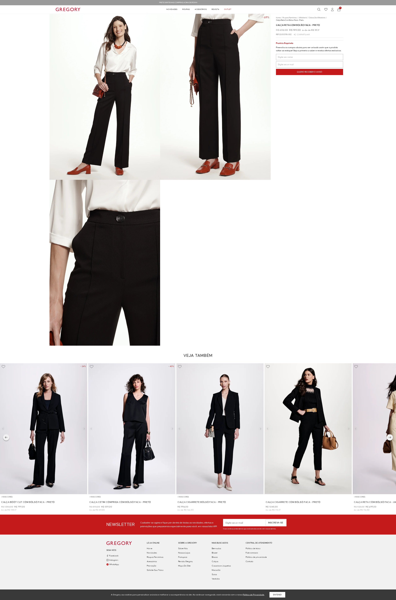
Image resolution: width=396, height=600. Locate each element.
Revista (215, 9)
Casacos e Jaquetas (221, 566)
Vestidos (216, 579)
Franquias (182, 557)
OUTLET (227, 9)
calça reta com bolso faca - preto (290, 20)
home (279, 18)
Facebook (113, 556)
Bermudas (216, 548)
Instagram (113, 560)
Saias (214, 574)
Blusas (215, 557)
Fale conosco (252, 553)
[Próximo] (390, 437)
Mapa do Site (184, 566)
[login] (332, 9)
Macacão (216, 570)
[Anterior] (6, 437)
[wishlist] (325, 9)
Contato (249, 561)
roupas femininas (290, 18)
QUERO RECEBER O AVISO (309, 72)
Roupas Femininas (155, 557)
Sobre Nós (183, 548)
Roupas (186, 9)
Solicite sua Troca (155, 570)
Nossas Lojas (184, 553)
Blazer (214, 553)
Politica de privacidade (256, 557)
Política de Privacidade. (254, 595)
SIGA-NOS (111, 550)
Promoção (151, 566)
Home (149, 548)
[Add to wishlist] (3, 367)
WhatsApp (114, 564)
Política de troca (253, 548)
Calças (215, 561)
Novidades (171, 9)
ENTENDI (277, 595)
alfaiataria (303, 18)
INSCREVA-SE (275, 523)
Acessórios (201, 9)
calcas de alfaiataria (318, 18)
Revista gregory (185, 561)
